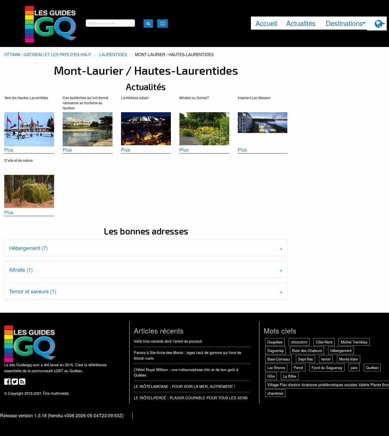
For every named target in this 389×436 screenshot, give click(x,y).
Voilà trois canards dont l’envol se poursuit (168, 341)
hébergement (341, 350)
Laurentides (113, 54)
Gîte (271, 376)
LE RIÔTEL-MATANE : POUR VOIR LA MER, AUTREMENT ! (184, 386)
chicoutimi (299, 342)
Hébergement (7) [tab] (28, 247)
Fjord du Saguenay (327, 367)
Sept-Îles (305, 359)
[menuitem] (377, 23)
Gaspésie (274, 342)
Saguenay (275, 350)
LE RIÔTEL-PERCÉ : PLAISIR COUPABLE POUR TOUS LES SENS (191, 397)
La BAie (289, 376)
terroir (326, 359)
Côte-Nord (324, 342)
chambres (275, 393)
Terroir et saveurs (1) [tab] (32, 291)
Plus (8, 149)
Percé (298, 367)
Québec (372, 367)
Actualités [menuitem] (301, 23)
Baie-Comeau (278, 359)
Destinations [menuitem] (344, 23)
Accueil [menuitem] (266, 23)
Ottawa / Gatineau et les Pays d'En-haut (47, 54)
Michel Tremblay (354, 342)
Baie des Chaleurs (307, 350)
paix (354, 367)
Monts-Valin (348, 359)
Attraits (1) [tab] (21, 269)
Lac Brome (276, 367)
